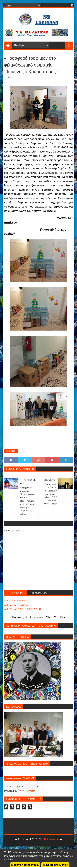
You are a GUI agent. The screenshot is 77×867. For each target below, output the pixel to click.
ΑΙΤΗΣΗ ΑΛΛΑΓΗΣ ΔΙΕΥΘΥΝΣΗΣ (23, 609)
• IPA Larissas (50, 839)
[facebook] (71, 5)
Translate (30, 790)
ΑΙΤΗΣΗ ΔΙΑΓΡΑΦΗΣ (16, 604)
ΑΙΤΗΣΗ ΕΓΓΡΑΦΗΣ (15, 600)
